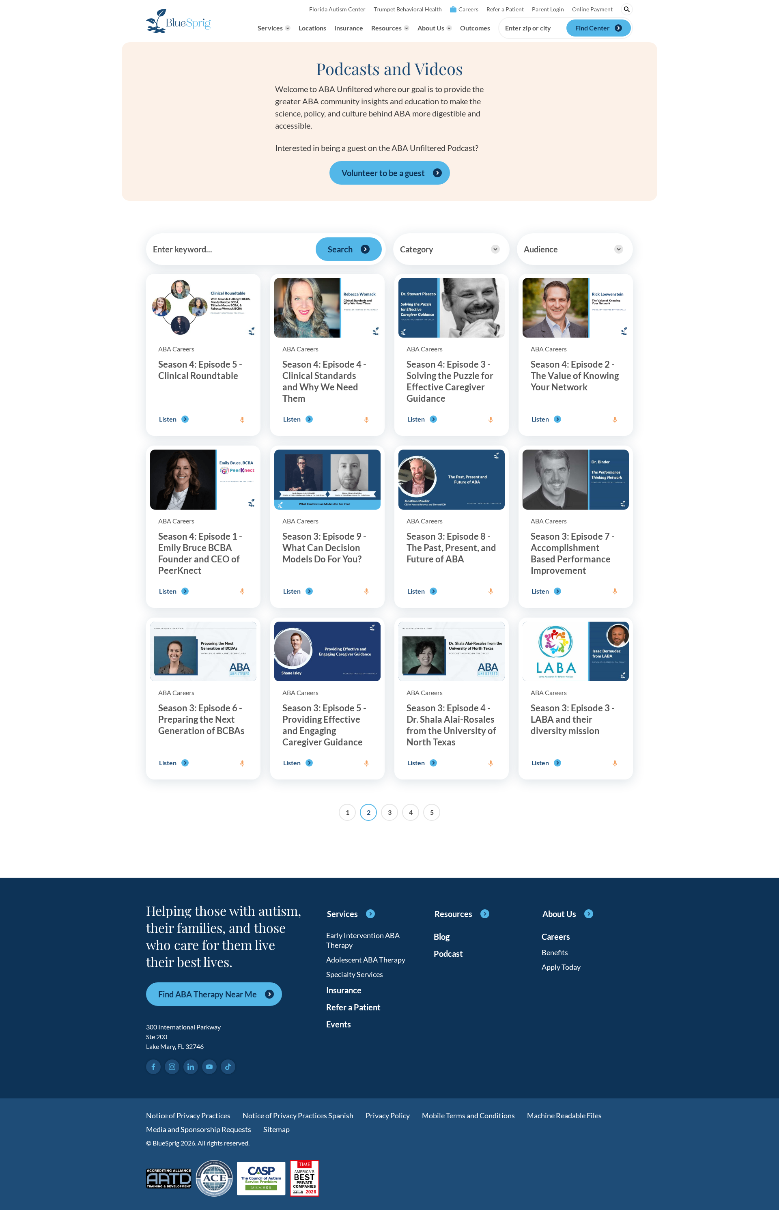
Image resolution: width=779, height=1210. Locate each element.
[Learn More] (304, 1179)
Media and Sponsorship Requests (198, 1129)
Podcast (448, 953)
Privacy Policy (388, 1115)
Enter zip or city (528, 28)
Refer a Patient (505, 9)
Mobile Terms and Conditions (468, 1115)
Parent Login (548, 9)
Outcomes (475, 28)
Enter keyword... (182, 249)
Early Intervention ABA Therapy (363, 940)
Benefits (555, 952)
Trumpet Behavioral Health (408, 9)
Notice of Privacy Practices (188, 1115)
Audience (541, 249)
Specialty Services (354, 974)
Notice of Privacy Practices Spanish (298, 1115)
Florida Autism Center (337, 9)
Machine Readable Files (564, 1115)
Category (416, 249)
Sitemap (276, 1129)
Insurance (348, 28)
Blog (442, 936)
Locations (312, 28)
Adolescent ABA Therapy (365, 959)
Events (338, 1024)
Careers (468, 9)
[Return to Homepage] (178, 21)
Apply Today (561, 966)
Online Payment (592, 9)
